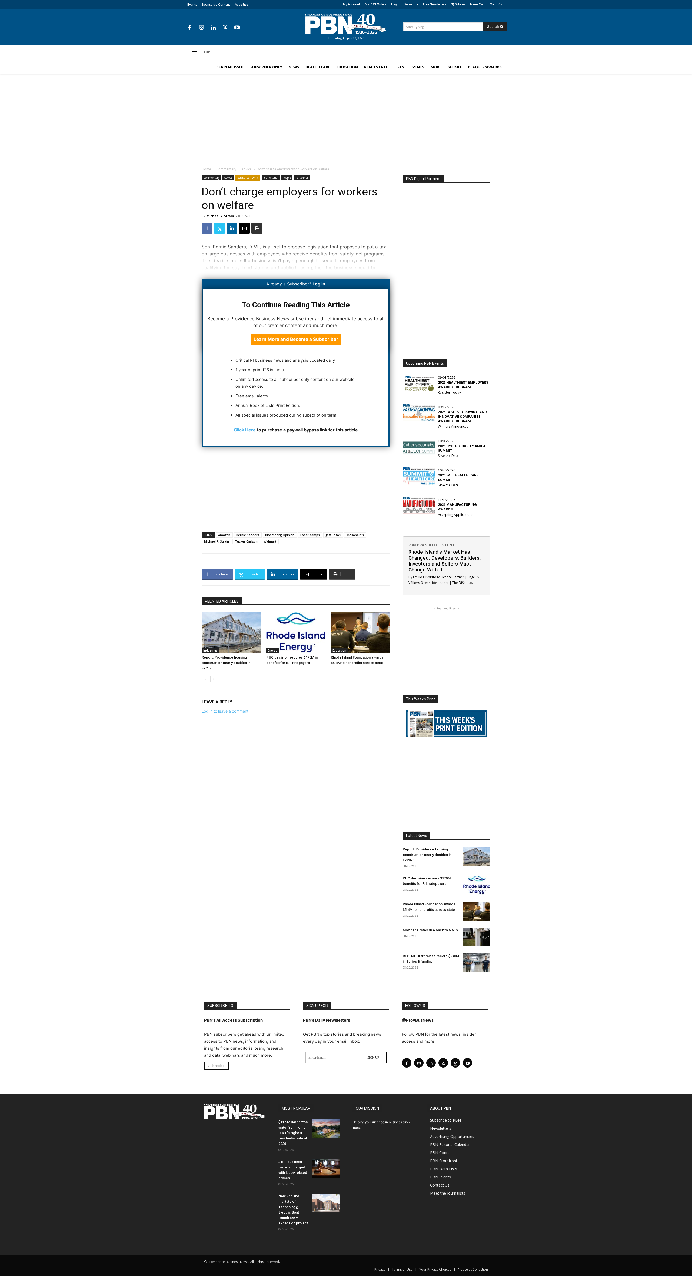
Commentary (226, 169)
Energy (272, 650)
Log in (318, 284)
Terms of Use (402, 1269)
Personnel (301, 178)
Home (206, 169)
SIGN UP (373, 1057)
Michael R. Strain (220, 216)
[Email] (244, 228)
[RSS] (443, 1063)
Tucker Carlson (246, 541)
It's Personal (270, 178)
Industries (210, 650)
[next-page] (213, 679)
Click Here (245, 430)
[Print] (256, 228)
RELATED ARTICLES (222, 601)
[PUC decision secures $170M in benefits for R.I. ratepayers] (295, 632)
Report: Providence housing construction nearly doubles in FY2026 (226, 662)
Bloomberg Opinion (279, 535)
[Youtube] (237, 27)
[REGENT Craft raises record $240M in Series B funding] (476, 962)
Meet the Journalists (447, 1193)
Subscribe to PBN (445, 1120)
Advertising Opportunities (452, 1136)
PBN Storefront (443, 1160)
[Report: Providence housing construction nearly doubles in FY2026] (231, 632)
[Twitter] (225, 27)
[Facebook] (189, 27)
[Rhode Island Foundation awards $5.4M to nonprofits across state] (360, 632)
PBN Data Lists (443, 1168)
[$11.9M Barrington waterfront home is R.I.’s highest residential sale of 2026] (326, 1128)
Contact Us (440, 1185)
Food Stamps (310, 535)
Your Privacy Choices (435, 1269)
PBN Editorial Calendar (450, 1144)
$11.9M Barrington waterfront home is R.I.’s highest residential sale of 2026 (293, 1133)
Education (339, 650)
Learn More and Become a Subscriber (296, 339)
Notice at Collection (473, 1269)
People (287, 178)
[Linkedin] (213, 27)
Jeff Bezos (333, 535)
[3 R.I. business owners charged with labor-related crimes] (326, 1168)
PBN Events (440, 1176)
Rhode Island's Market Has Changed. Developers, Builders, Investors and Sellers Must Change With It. (444, 561)
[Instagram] (201, 27)
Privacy (379, 1269)
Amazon (224, 535)
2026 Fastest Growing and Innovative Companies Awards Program (462, 416)
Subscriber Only (247, 178)
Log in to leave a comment (225, 711)
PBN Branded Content (431, 544)
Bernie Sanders (247, 535)
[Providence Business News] (346, 24)
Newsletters (440, 1128)
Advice (246, 169)
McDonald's (355, 535)
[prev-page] (205, 679)
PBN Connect (442, 1152)
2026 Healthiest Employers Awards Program (463, 384)
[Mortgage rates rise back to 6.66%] (476, 937)
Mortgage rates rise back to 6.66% (430, 930)
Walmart (270, 541)
